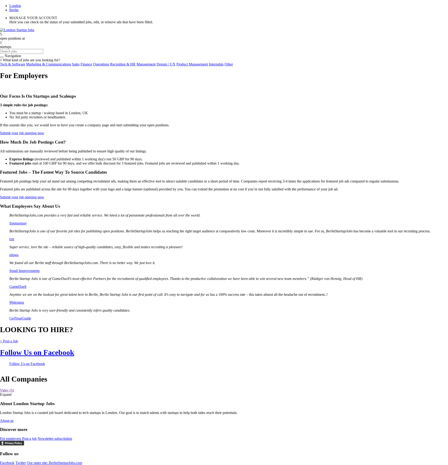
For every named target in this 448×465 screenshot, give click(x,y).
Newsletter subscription (55, 439)
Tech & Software (12, 64)
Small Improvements (24, 271)
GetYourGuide (20, 318)
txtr (11, 239)
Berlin (13, 10)
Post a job (29, 439)
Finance (86, 64)
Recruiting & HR (123, 64)
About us (7, 421)
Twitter (20, 463)
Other (228, 64)
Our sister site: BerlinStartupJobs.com (54, 463)
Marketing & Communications (48, 64)
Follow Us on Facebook (37, 352)
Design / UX (166, 64)
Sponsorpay (18, 223)
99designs (16, 302)
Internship (216, 64)
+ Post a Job (9, 341)
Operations (101, 64)
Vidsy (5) (7, 390)
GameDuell (17, 287)
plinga (13, 255)
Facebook (7, 463)
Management (146, 64)
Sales (76, 64)
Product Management (192, 64)
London (15, 6)
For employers (10, 439)
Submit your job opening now (22, 133)
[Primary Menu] (2, 57)
